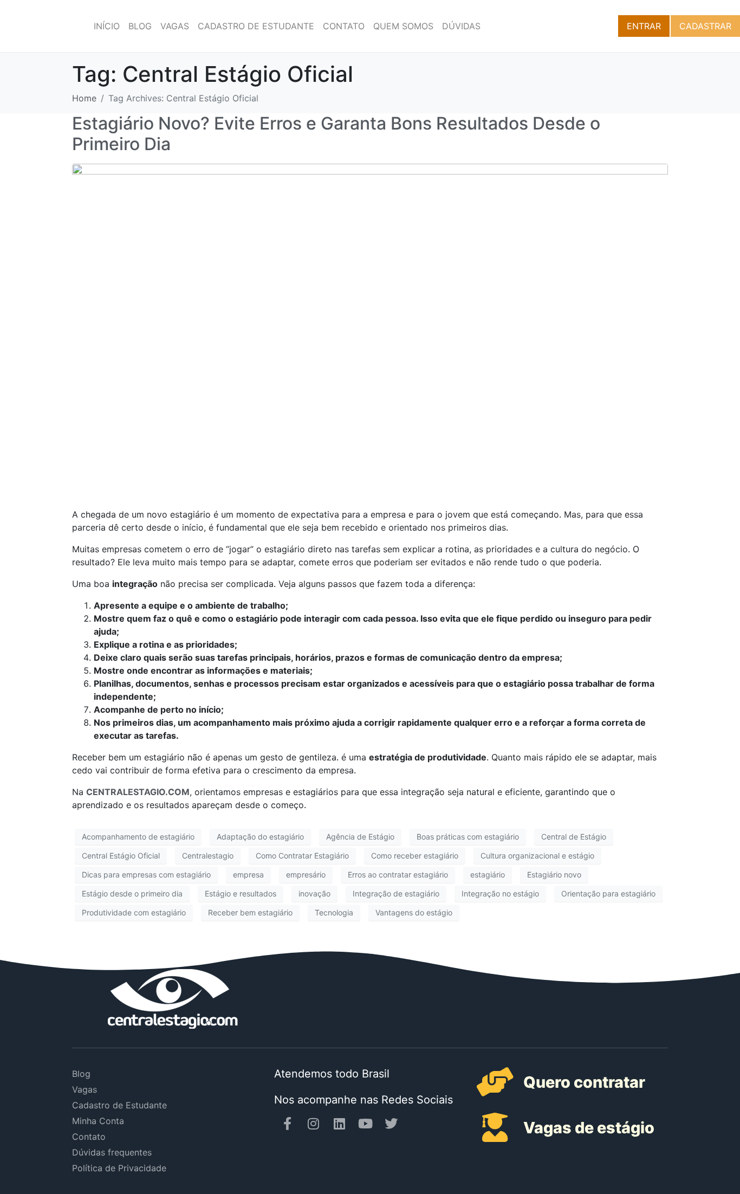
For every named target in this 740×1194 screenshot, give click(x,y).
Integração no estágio (500, 893)
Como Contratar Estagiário (302, 855)
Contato (344, 26)
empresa (248, 874)
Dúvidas (461, 26)
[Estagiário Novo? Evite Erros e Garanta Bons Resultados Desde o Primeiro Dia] (370, 330)
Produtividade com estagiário (134, 912)
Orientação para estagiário (608, 893)
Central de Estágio (573, 836)
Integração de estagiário (396, 893)
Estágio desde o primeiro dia (132, 893)
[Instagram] (313, 1124)
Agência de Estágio (360, 836)
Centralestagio (207, 855)
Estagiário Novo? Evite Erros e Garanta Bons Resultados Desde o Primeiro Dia (336, 133)
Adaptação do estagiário (260, 836)
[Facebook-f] (287, 1124)
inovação (314, 893)
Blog (140, 26)
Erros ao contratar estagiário (398, 874)
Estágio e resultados (240, 893)
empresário (306, 874)
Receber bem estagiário (250, 912)
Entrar (644, 26)
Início (107, 26)
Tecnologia (334, 912)
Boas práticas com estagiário (468, 836)
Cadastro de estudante (256, 26)
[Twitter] (391, 1124)
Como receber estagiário (414, 855)
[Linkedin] (339, 1124)
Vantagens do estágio (413, 912)
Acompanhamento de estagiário (138, 836)
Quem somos (403, 26)
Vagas (174, 26)
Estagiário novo (554, 874)
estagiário (487, 874)
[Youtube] (365, 1124)
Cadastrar (705, 26)
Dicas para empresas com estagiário (146, 874)
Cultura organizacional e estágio (537, 855)
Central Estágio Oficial (121, 855)
